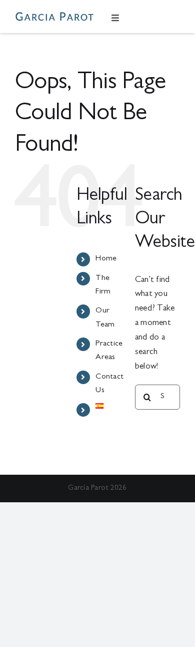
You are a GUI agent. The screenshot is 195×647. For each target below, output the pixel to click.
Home (106, 259)
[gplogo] (54, 16)
